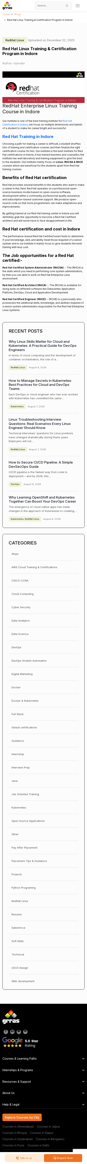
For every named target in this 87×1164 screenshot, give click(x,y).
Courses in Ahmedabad (18, 1126)
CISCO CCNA (20, 580)
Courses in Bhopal (14, 1132)
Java (15, 780)
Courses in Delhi (38, 1145)
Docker (16, 687)
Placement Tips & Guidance (29, 861)
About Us (8, 1093)
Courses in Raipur (41, 1132)
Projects (17, 874)
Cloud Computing (23, 593)
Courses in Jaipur (48, 1126)
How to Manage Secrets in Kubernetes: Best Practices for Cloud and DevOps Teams (40, 385)
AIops (15, 553)
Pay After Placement (24, 847)
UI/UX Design (20, 967)
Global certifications (24, 727)
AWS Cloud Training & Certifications (34, 567)
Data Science (20, 634)
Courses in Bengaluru (50, 1139)
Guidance (18, 740)
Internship (18, 754)
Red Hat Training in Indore (27, 136)
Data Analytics (21, 620)
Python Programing (24, 887)
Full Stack (18, 714)
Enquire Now (64, 1158)
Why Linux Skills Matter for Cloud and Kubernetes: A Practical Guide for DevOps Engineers (42, 346)
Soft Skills (18, 941)
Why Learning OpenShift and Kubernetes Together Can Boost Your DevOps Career (42, 499)
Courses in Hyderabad (17, 1139)
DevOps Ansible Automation (29, 660)
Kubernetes (17, 406)
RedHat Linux (14, 40)
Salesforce (18, 927)
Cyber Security (21, 607)
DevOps (15, 484)
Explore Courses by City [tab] (22, 1117)
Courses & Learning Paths (19, 1058)
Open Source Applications (28, 820)
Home (6, 14)
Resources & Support (16, 1081)
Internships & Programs (17, 1070)
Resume (17, 914)
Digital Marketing (22, 674)
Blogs (17, 14)
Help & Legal (10, 1104)
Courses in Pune (13, 1145)
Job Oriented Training (25, 794)
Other (15, 834)
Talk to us (25, 1158)
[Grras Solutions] (7, 6)
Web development (23, 981)
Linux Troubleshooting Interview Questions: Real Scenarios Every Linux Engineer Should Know (40, 423)
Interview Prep (21, 767)
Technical (18, 954)
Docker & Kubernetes (25, 700)
